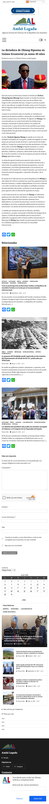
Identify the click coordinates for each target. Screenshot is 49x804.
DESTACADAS (5, 282)
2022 (3, 729)
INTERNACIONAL (22, 282)
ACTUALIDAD (12, 281)
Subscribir (38, 799)
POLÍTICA (6, 609)
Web (3, 527)
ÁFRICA (19, 281)
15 (5, 588)
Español (32, 2)
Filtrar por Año (8, 714)
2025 (3, 722)
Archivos (5, 568)
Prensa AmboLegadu (29, 58)
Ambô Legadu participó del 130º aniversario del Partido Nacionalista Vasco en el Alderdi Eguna (29, 666)
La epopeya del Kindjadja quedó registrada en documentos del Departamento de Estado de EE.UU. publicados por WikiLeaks (24, 358)
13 (37, 584)
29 (5, 594)
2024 (3, 726)
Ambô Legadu (24, 28)
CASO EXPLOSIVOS (28, 422)
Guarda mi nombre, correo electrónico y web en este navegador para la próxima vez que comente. (23, 538)
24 (18, 591)
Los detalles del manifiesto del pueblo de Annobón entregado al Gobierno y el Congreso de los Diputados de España (24, 428)
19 (31, 588)
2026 (3, 718)
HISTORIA (38, 351)
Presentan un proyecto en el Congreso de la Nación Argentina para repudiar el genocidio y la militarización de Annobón (23, 638)
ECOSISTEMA (15, 609)
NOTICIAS (4, 281)
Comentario (6, 468)
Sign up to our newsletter (13, 545)
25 (24, 591)
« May (24, 600)
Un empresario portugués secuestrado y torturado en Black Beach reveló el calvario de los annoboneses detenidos (29, 696)
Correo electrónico (9, 517)
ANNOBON (25, 281)
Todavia (19, 799)
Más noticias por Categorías (13, 709)
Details (5, 758)
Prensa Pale (5, 293)
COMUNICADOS (34, 281)
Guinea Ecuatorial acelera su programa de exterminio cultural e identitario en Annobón (30, 652)
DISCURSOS (13, 282)
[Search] (45, 40)
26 (31, 591)
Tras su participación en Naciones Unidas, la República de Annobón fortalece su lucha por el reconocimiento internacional (24, 288)
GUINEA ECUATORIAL (28, 351)
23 (11, 591)
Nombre (5, 507)
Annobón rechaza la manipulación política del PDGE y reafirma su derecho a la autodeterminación (29, 681)
